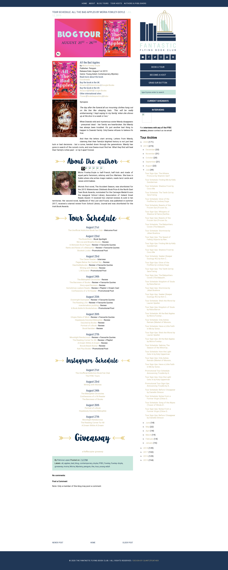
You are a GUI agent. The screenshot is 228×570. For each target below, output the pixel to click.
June (148, 422)
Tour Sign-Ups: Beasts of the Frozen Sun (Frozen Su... (158, 219)
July (148, 170)
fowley (107, 463)
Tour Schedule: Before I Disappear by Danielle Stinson (160, 391)
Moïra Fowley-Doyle (91, 65)
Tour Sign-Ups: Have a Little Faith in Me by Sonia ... (159, 365)
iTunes (83, 96)
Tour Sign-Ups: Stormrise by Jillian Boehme (157, 289)
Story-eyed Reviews (88, 285)
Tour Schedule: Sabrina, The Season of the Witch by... (157, 346)
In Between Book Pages (79, 245)
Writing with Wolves (88, 268)
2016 (146, 456)
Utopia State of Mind (80, 317)
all (62, 463)
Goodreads (85, 79)
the (92, 466)
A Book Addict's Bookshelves (84, 308)
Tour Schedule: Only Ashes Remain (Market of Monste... (158, 321)
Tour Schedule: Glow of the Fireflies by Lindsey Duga (157, 200)
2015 (146, 460)
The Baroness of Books (80, 282)
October (149, 157)
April (148, 431)
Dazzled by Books (89, 323)
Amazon (83, 85)
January (149, 443)
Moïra (72, 466)
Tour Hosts (116, 3)
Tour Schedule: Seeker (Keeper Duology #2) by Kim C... (158, 257)
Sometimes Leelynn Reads (78, 288)
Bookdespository (94, 96)
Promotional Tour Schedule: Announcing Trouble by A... (157, 372)
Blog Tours (103, 3)
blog (77, 463)
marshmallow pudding (89, 305)
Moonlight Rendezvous (80, 337)
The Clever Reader (88, 259)
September (151, 162)
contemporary (86, 463)
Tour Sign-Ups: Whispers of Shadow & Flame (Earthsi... (158, 212)
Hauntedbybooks (79, 265)
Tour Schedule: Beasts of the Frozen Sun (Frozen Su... (158, 206)
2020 (146, 142)
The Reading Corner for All (84, 340)
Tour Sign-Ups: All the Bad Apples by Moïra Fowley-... (160, 340)
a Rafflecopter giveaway (92, 451)
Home (84, 3)
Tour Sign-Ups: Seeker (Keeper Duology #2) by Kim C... (158, 295)
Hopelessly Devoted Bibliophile (88, 320)
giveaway (59, 466)
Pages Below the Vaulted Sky (89, 262)
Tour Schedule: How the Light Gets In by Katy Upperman (158, 352)
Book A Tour (157, 67)
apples (67, 463)
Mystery (79, 466)
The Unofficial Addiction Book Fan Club (85, 230)
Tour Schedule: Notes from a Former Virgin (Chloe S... (158, 397)
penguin (87, 466)
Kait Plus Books (84, 348)
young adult (105, 466)
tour (97, 466)
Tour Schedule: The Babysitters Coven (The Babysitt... (159, 225)
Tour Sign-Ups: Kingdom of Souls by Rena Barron (160, 308)
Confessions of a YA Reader (84, 291)
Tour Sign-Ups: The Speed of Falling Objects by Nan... (158, 238)
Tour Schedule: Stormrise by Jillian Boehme (157, 231)
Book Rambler (89, 328)
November (150, 153)
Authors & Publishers (135, 3)
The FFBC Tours (93, 376)
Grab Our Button (158, 82)
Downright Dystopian (80, 300)
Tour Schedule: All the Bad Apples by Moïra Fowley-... (160, 314)
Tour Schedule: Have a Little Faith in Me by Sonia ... (160, 327)
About (92, 3)
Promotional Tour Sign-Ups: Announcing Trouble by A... (157, 384)
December (150, 149)
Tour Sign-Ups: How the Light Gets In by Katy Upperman (158, 378)
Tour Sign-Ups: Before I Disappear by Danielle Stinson (160, 416)
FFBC (101, 463)
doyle (95, 463)
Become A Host (158, 75)
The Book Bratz (85, 239)
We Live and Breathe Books (89, 242)
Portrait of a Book (89, 325)
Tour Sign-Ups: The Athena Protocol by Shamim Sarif (157, 174)
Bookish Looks (83, 250)
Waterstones (94, 85)
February (150, 439)
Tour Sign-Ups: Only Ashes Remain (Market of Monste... (158, 359)
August (149, 166)
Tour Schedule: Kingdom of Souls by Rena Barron (160, 282)
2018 (146, 448)
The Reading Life (79, 302)
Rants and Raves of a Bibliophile (80, 247)
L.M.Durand (84, 270)
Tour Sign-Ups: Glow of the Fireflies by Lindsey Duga (157, 263)
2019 (146, 146)
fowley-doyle (117, 463)
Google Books (108, 85)
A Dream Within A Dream (89, 343)
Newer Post (57, 542)
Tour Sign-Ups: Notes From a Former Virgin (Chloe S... (158, 410)
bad (72, 463)
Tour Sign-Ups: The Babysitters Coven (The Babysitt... (159, 276)
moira (66, 466)
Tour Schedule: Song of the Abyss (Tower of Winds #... (160, 403)
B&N (91, 90)
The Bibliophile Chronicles (88, 279)
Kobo (106, 96)
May (148, 427)
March (149, 435)
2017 (146, 452)
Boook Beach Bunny (88, 346)
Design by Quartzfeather (146, 561)
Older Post (128, 542)
